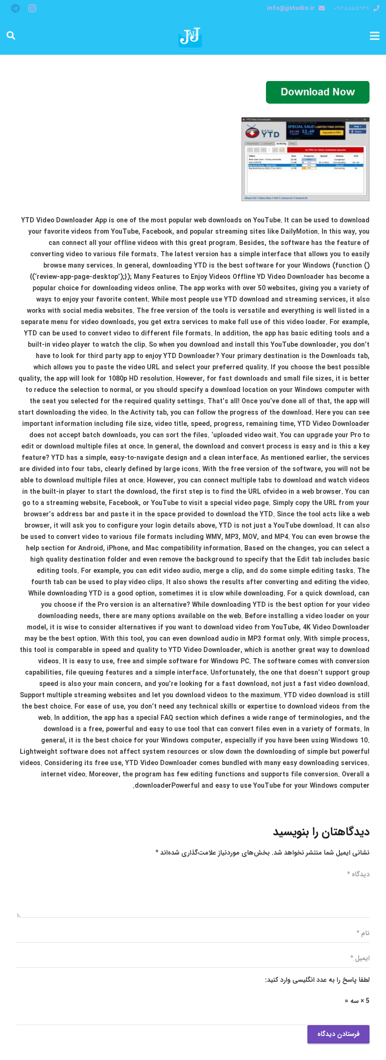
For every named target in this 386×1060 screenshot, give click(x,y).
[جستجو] (10, 35)
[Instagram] (32, 8)
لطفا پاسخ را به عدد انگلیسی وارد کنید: (317, 980)
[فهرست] (375, 36)
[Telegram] (15, 8)
